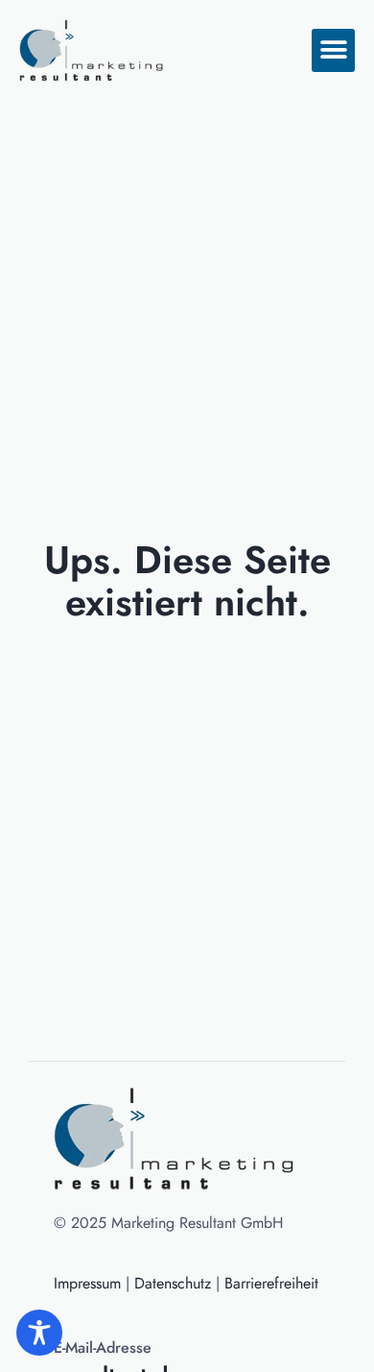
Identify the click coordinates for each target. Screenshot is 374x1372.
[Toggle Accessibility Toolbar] (39, 1333)
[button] (333, 50)
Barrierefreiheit (271, 1283)
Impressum (87, 1283)
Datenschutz (172, 1283)
